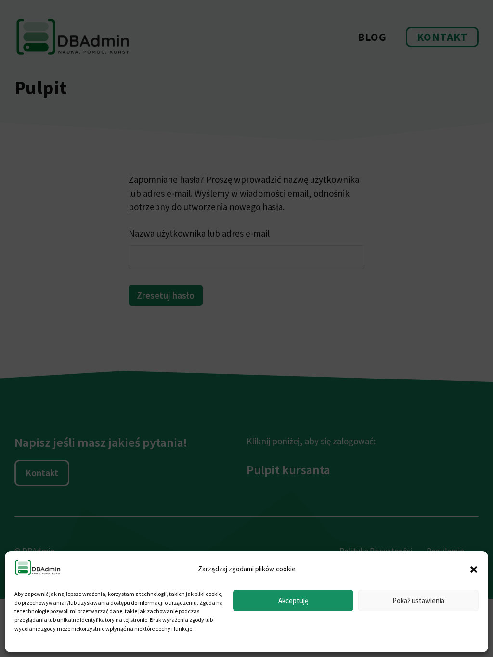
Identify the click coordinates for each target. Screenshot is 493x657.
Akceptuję (293, 600)
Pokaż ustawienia (418, 600)
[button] (474, 569)
